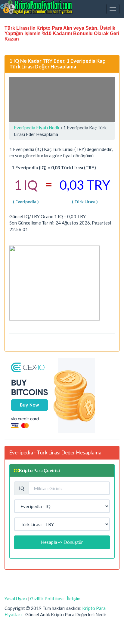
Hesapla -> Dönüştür (62, 542)
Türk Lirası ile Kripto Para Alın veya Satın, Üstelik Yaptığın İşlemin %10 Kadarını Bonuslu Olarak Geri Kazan (62, 33)
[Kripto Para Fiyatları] (36, 7)
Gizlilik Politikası (47, 598)
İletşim (73, 598)
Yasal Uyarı (16, 598)
